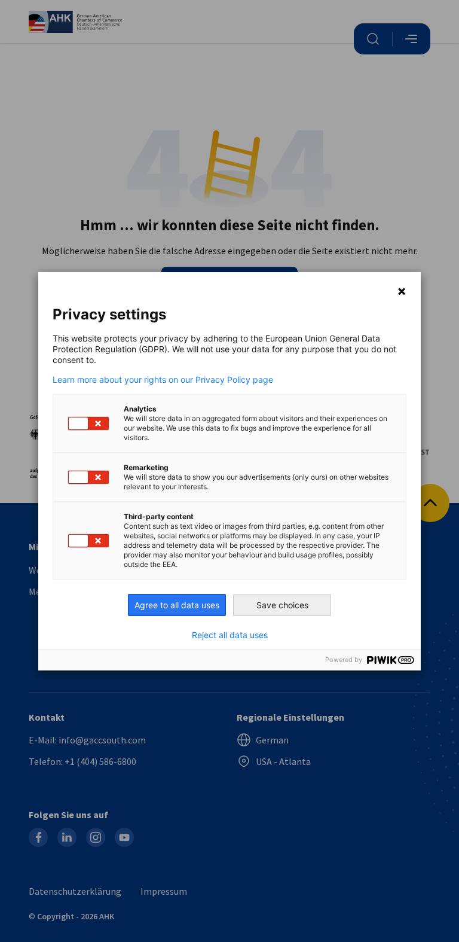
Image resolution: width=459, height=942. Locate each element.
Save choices (282, 605)
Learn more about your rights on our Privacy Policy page (163, 380)
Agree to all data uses (176, 605)
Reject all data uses (230, 635)
